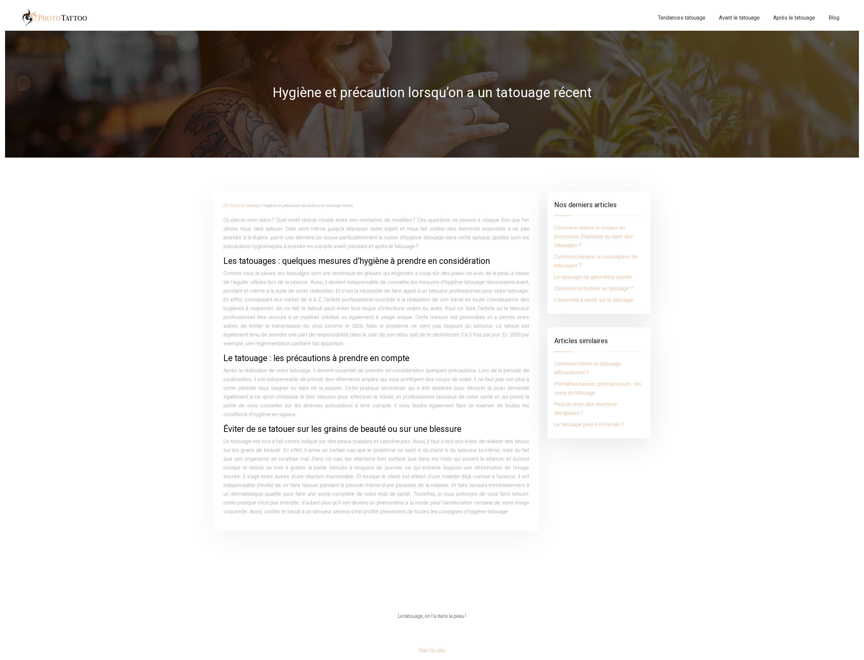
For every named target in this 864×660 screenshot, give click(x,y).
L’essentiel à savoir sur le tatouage (593, 300)
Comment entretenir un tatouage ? (593, 288)
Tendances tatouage (681, 18)
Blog (834, 18)
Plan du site (432, 651)
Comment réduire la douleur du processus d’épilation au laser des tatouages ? (593, 236)
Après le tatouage (794, 18)
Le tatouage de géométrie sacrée (593, 277)
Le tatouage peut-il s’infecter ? (589, 424)
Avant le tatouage (739, 18)
